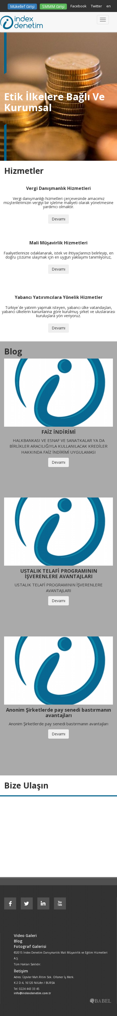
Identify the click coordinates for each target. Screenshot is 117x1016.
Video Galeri (25, 935)
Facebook (78, 6)
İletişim (21, 970)
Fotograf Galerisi (30, 946)
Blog (18, 941)
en (108, 6)
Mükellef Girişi (22, 6)
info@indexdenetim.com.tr (32, 993)
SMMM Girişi (53, 6)
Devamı (58, 219)
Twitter (96, 6)
